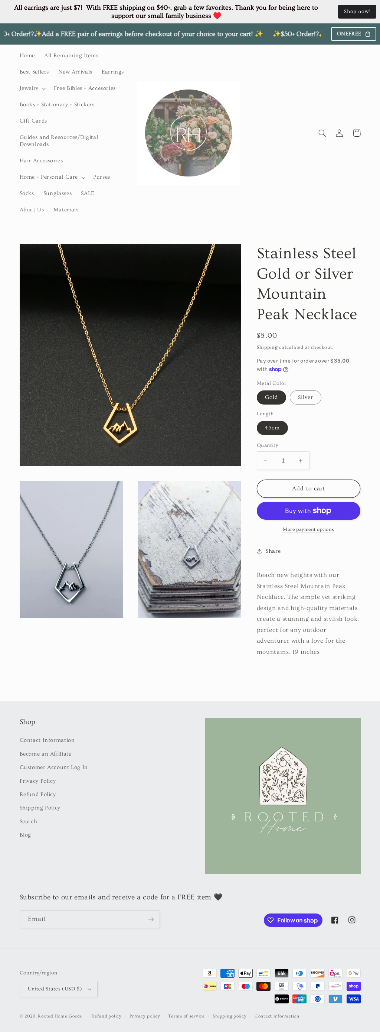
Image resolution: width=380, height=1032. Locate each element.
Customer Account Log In (54, 767)
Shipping (267, 347)
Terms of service (186, 1016)
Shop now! (357, 11)
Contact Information (47, 740)
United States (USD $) (55, 989)
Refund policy (106, 1016)
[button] (32, 88)
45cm (272, 428)
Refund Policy (38, 794)
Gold (271, 397)
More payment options (308, 529)
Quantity (267, 445)
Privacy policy (145, 1016)
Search (28, 821)
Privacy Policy (38, 781)
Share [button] (273, 551)
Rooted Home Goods (60, 1016)
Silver (305, 397)
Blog (26, 835)
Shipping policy (229, 1016)
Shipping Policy (40, 808)
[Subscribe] (150, 919)
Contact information (277, 1016)
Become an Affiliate (46, 754)
